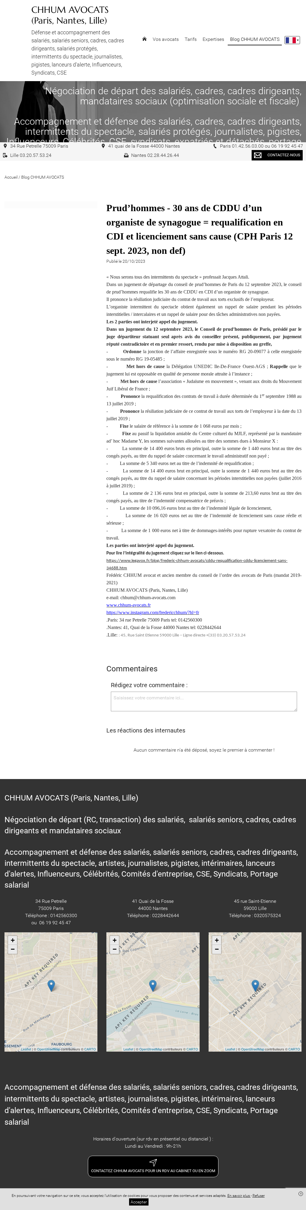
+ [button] (13, 940)
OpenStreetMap (48, 1049)
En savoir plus (239, 1196)
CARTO (90, 1049)
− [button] (13, 949)
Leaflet (26, 1049)
